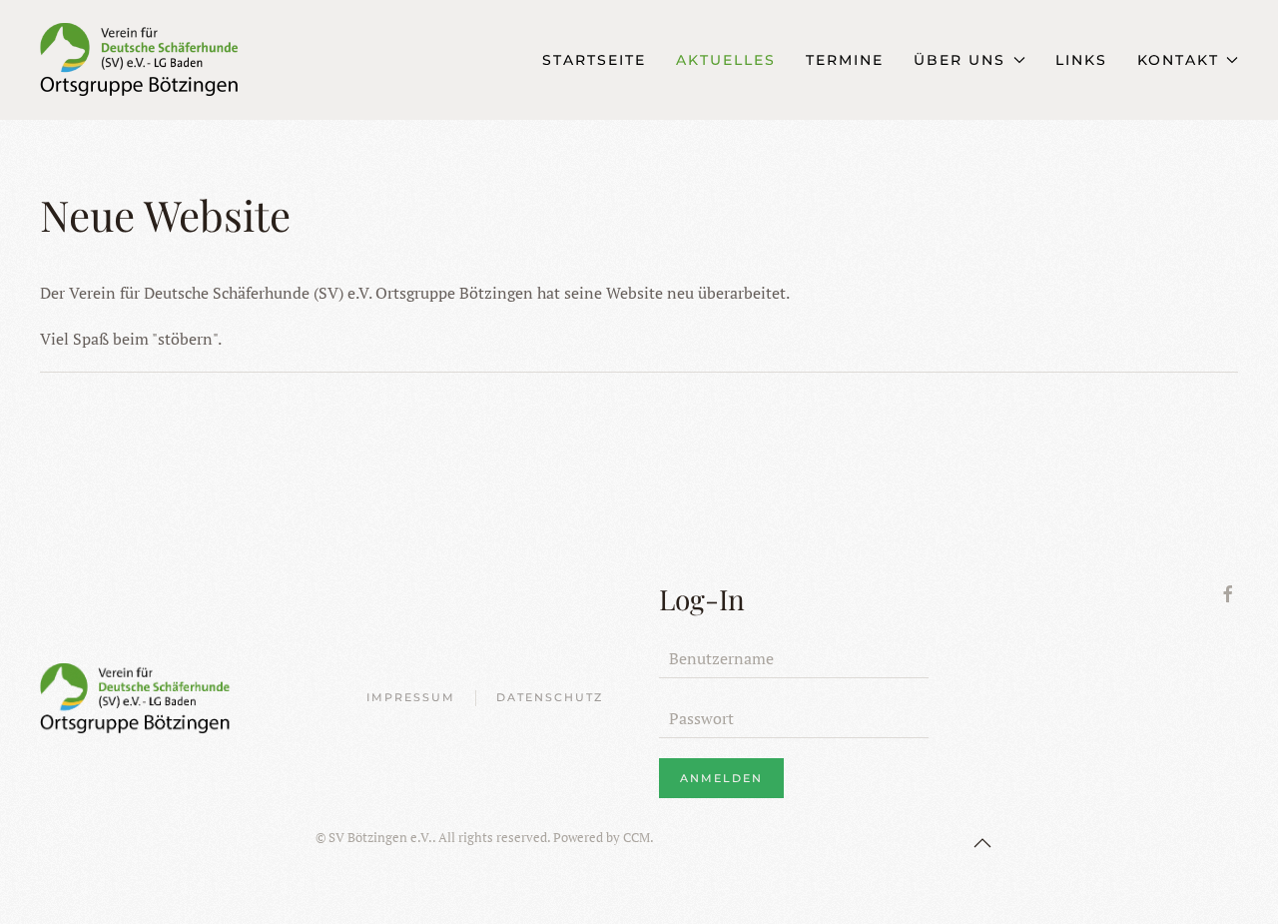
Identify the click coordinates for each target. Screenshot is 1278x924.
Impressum (410, 697)
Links (1081, 60)
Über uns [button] (959, 60)
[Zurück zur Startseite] (180, 60)
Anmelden (721, 778)
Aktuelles (726, 60)
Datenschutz (549, 697)
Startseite (594, 60)
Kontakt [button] (1178, 60)
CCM (636, 837)
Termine (845, 60)
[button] (982, 843)
